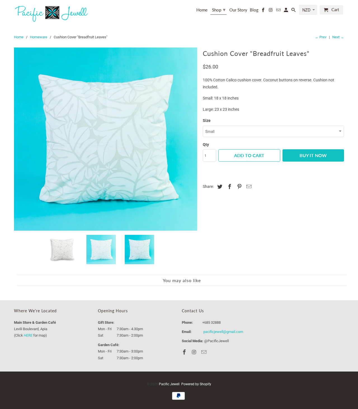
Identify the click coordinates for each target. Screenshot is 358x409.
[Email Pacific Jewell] (278, 11)
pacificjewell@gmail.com (223, 332)
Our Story (238, 10)
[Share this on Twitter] (219, 187)
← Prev (320, 37)
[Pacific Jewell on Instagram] (271, 11)
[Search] (293, 11)
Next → (338, 37)
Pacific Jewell (169, 384)
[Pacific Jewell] (52, 13)
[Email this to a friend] (248, 187)
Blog (254, 10)
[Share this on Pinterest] (238, 187)
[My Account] (286, 11)
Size (207, 120)
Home (202, 10)
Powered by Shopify (196, 384)
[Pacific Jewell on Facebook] (263, 11)
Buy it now (313, 155)
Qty (206, 144)
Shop (218, 9)
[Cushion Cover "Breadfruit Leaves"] (105, 139)
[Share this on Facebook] (228, 187)
